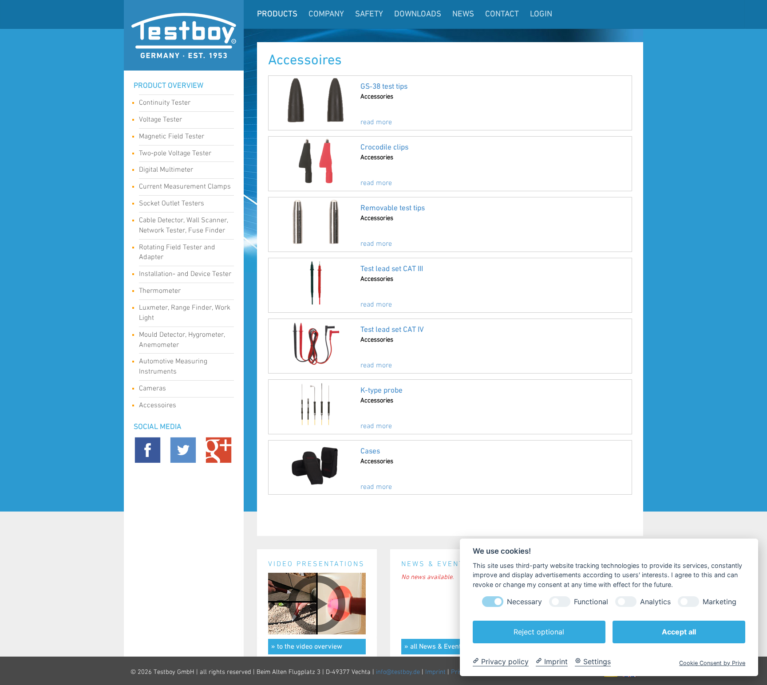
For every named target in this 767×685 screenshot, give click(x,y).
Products (277, 14)
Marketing (719, 601)
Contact (502, 14)
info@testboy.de (398, 672)
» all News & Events (434, 646)
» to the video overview (306, 646)
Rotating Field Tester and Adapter (177, 252)
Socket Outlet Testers (171, 203)
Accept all (679, 631)
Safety (369, 14)
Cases (370, 451)
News (463, 14)
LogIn (541, 14)
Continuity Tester (164, 102)
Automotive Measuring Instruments (173, 366)
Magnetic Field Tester (171, 136)
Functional (591, 601)
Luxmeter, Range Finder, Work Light (184, 312)
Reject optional (539, 631)
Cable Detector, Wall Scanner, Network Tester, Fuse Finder (183, 225)
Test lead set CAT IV (392, 330)
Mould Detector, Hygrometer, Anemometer (182, 339)
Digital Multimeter (166, 169)
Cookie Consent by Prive (712, 662)
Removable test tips (392, 208)
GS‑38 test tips (383, 86)
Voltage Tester (160, 119)
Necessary (524, 601)
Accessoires (157, 405)
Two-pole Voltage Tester (175, 153)
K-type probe (381, 390)
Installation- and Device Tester (185, 274)
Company (326, 14)
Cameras (152, 388)
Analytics (655, 601)
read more (376, 122)
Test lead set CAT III (391, 269)
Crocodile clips (384, 147)
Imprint (435, 672)
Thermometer (160, 290)
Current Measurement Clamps (185, 186)
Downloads (417, 14)
